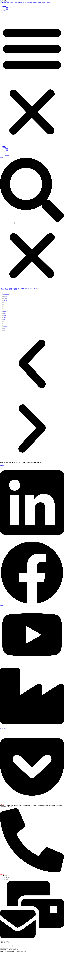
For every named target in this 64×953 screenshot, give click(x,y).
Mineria (6, 7)
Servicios (4, 10)
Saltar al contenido (3, 1)
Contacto (7, 13)
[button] (32, 80)
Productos (4, 6)
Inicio (3, 4)
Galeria (3, 11)
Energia (6, 9)
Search (1, 222)
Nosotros (4, 12)
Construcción (7, 8)
